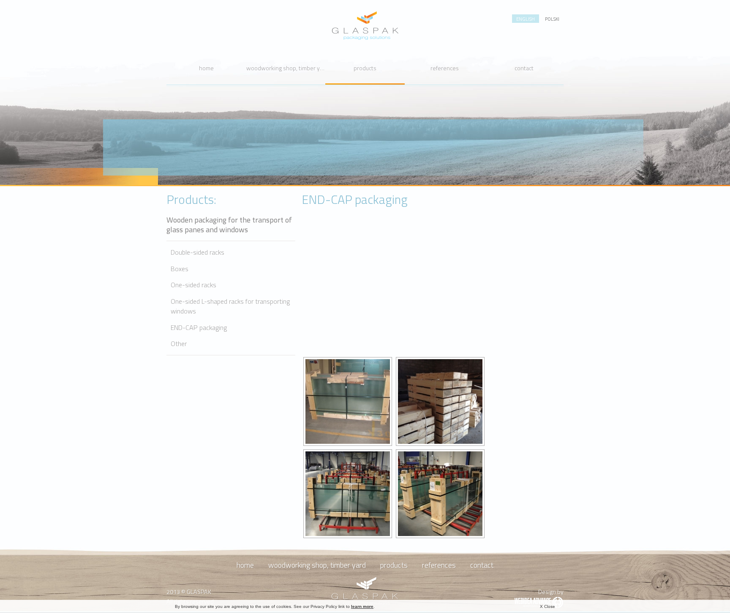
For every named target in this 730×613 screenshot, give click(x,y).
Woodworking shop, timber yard (285, 67)
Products (365, 67)
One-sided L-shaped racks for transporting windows (230, 306)
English (525, 19)
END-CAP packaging (199, 328)
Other (179, 344)
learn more (362, 606)
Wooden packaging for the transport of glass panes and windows (229, 225)
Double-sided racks (197, 252)
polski (552, 19)
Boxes (179, 269)
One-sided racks (193, 285)
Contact (524, 67)
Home (206, 67)
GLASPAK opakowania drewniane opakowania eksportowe (365, 25)
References (444, 67)
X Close (547, 606)
